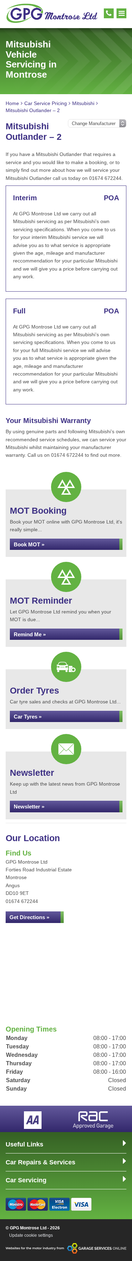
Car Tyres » (28, 717)
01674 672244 (22, 901)
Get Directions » (29, 917)
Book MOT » (29, 544)
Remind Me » (30, 634)
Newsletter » (29, 807)
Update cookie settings (31, 1235)
